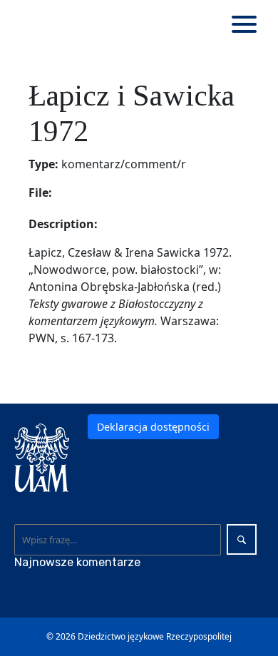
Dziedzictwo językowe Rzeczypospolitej (155, 636)
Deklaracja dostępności (153, 427)
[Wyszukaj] (242, 539)
